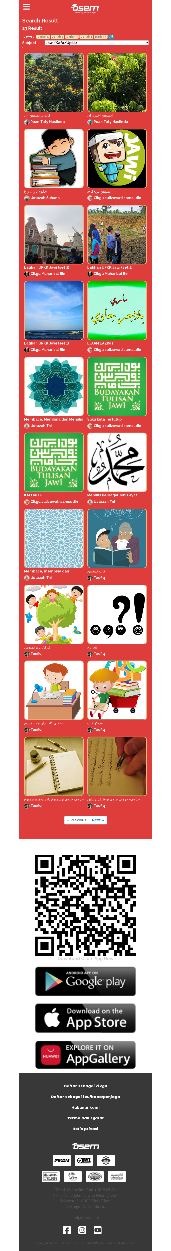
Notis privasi (85, 1129)
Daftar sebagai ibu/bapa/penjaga (85, 1097)
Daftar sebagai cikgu (85, 1086)
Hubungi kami (85, 1107)
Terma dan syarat (85, 1118)
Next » (98, 820)
